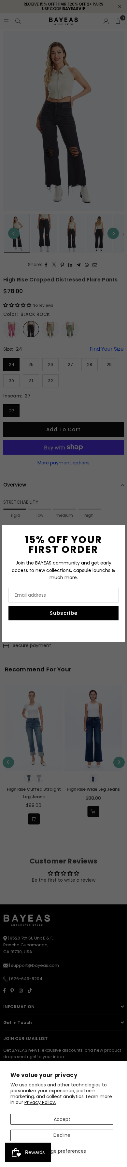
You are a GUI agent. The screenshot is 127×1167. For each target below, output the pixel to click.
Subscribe (64, 613)
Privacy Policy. (40, 1102)
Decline (61, 1135)
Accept (62, 1119)
